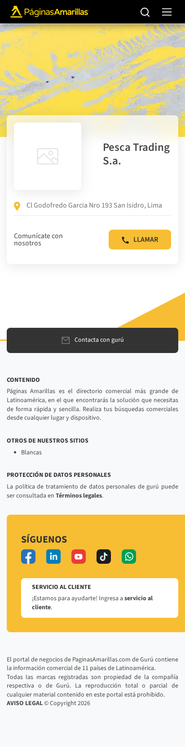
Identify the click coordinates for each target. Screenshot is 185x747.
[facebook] (28, 556)
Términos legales (79, 495)
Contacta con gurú (99, 339)
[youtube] (78, 556)
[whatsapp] (129, 556)
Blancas (31, 452)
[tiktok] (104, 556)
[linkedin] (53, 556)
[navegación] (166, 12)
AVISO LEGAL (25, 703)
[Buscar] (145, 12)
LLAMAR (145, 239)
